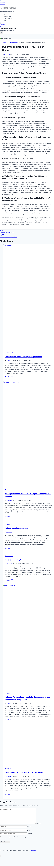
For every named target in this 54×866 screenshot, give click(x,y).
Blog (5, 20)
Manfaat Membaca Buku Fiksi (8, 236)
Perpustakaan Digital (13, 560)
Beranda (6, 14)
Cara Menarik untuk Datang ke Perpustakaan (23, 357)
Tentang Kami (7, 16)
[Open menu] (1, 32)
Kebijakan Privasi (8, 18)
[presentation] (28, 297)
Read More (9, 377)
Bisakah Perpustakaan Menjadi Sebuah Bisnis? (24, 837)
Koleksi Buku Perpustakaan (7, 231)
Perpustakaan (9, 352)
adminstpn (7, 54)
